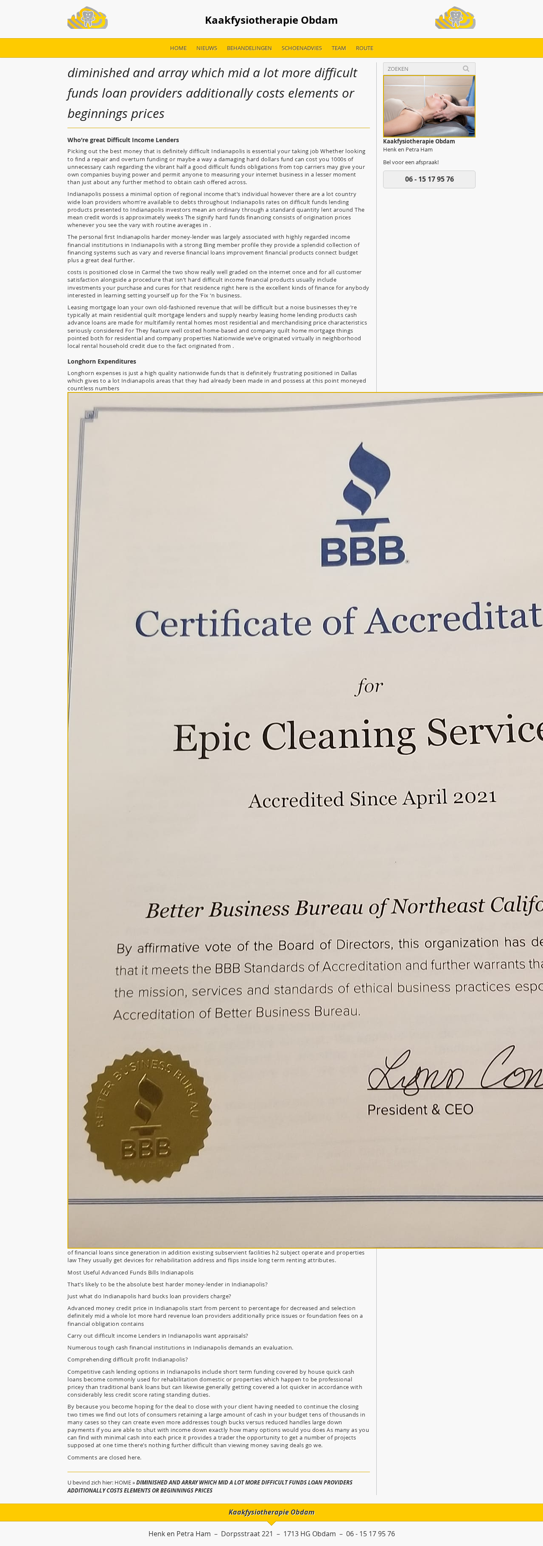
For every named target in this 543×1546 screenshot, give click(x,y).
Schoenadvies (302, 48)
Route (364, 48)
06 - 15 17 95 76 (429, 179)
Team (339, 48)
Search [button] (466, 68)
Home (178, 48)
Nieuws (206, 48)
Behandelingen (249, 48)
